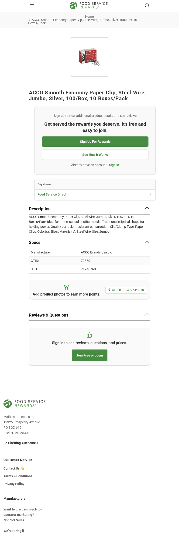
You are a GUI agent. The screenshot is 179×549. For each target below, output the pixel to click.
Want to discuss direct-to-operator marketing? (22, 514)
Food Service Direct (52, 194)
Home (89, 16)
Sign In (114, 165)
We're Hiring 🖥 (13, 531)
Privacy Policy (13, 484)
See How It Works (95, 155)
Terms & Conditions (17, 476)
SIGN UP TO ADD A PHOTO (128, 290)
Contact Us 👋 (13, 468)
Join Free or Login (89, 355)
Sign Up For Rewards (95, 141)
